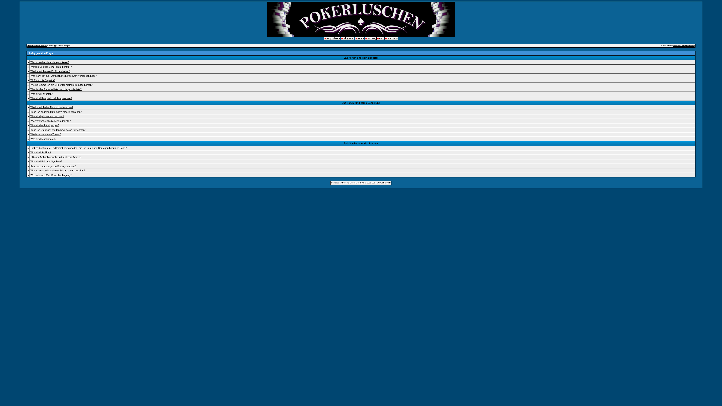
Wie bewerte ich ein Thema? (45, 134)
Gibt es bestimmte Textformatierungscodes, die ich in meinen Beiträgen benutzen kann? (78, 148)
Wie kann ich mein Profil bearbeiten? (50, 71)
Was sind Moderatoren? (43, 139)
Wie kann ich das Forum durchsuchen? (51, 107)
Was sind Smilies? (40, 152)
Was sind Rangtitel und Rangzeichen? (51, 98)
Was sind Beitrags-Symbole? (46, 161)
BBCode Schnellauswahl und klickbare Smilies (55, 157)
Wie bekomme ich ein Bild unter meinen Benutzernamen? (61, 84)
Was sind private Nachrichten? (47, 116)
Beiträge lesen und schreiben (361, 143)
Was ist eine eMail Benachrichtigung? (50, 175)
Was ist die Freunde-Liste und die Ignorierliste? (56, 89)
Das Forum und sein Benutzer (361, 57)
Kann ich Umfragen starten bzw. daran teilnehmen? (58, 130)
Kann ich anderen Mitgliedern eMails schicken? (56, 112)
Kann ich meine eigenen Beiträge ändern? (53, 166)
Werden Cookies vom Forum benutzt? (51, 66)
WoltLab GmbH (384, 183)
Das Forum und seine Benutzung (361, 103)
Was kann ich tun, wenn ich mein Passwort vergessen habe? (63, 75)
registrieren (688, 46)
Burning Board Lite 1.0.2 (353, 183)
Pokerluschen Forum (37, 46)
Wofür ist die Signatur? (42, 80)
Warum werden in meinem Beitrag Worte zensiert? (57, 170)
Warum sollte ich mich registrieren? (49, 62)
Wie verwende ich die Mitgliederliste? (50, 121)
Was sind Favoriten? (41, 93)
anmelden (678, 46)
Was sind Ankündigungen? (44, 125)
